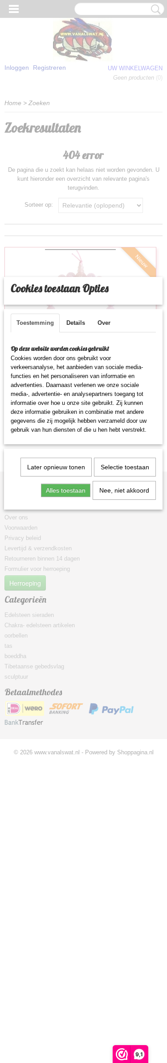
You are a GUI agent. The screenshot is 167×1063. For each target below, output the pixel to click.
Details (75, 322)
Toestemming (35, 322)
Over (104, 322)
